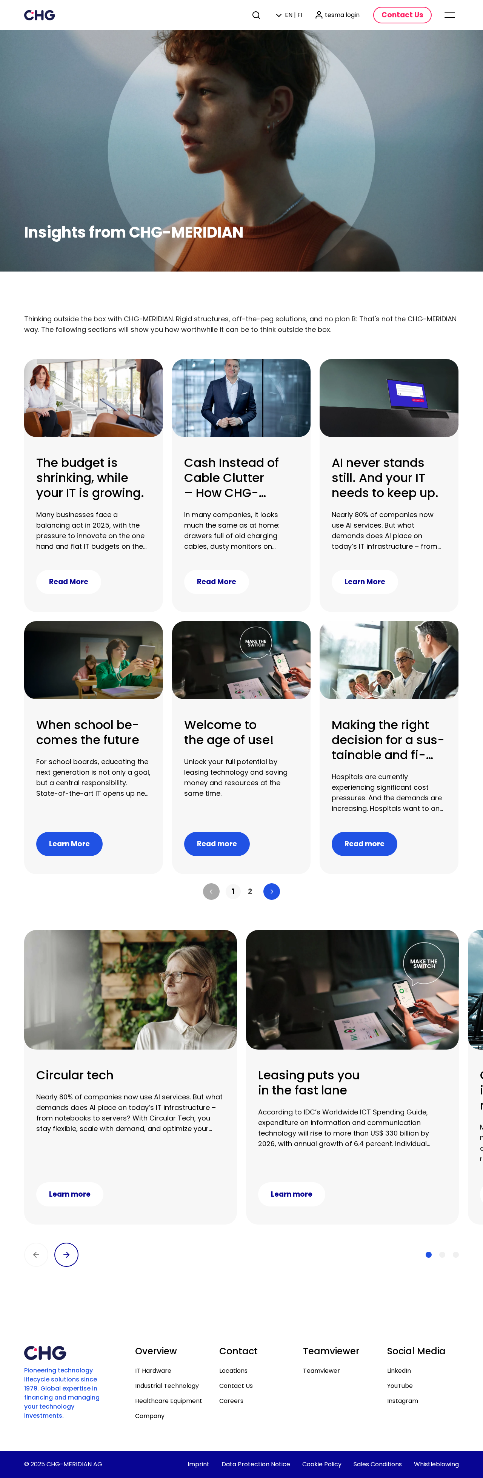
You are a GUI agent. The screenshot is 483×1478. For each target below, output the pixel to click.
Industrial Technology (167, 1385)
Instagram (402, 1401)
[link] (233, 891)
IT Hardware (153, 1370)
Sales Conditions (378, 1464)
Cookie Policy (321, 1464)
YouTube (400, 1385)
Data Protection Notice (256, 1464)
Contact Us (236, 1385)
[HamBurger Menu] (450, 15)
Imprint (198, 1464)
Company (150, 1416)
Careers (231, 1401)
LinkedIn (399, 1370)
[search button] (257, 15)
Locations (233, 1370)
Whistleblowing (436, 1464)
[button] (211, 891)
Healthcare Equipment (168, 1401)
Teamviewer (321, 1370)
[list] (241, 891)
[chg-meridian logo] (39, 15)
